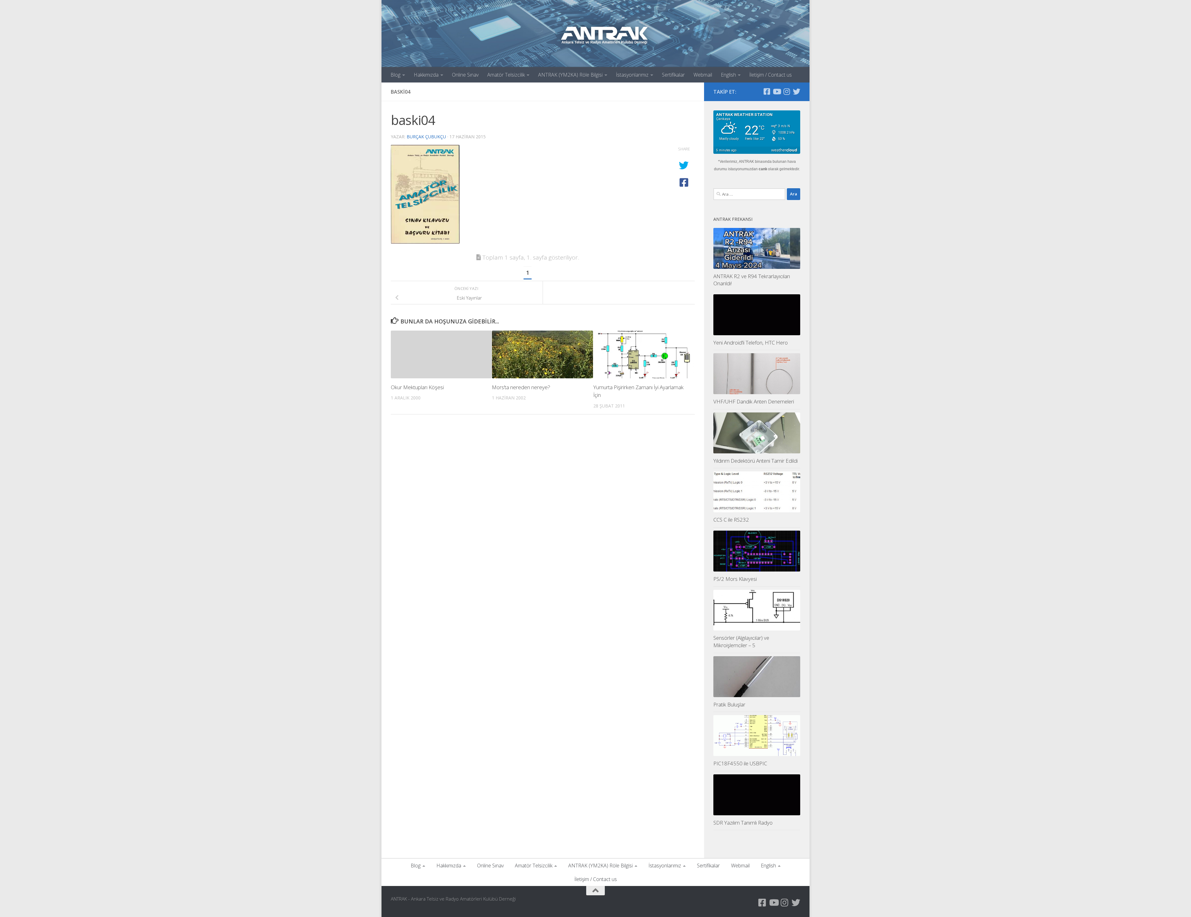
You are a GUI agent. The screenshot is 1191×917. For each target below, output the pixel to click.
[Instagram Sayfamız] (786, 91)
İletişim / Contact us (770, 74)
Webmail (703, 74)
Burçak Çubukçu (426, 137)
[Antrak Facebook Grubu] (766, 91)
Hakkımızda (426, 74)
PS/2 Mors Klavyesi (735, 578)
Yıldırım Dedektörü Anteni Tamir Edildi (755, 460)
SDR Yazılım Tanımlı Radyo (743, 822)
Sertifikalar (673, 74)
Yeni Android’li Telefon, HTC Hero (750, 342)
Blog (395, 74)
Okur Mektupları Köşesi (417, 387)
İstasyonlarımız (632, 74)
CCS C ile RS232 (731, 519)
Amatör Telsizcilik (506, 74)
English (728, 74)
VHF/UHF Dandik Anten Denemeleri (753, 401)
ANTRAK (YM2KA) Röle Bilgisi (570, 74)
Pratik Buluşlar (729, 704)
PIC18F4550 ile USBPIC (740, 763)
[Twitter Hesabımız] (796, 91)
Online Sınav (465, 74)
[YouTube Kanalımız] (776, 91)
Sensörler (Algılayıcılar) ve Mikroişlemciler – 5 (741, 641)
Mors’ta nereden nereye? (521, 387)
